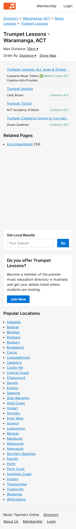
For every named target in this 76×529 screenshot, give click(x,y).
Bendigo (13, 332)
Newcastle (15, 448)
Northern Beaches (21, 454)
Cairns (12, 352)
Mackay (13, 433)
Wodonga (14, 494)
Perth (11, 464)
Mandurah (15, 438)
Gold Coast (16, 403)
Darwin (12, 383)
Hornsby (13, 413)
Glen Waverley (18, 398)
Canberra (14, 362)
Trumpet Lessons (34, 23)
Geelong (13, 393)
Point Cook (16, 469)
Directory (10, 18)
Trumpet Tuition (19, 103)
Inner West (15, 418)
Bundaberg (15, 347)
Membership (46, 6)
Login (68, 6)
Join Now (18, 299)
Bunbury (13, 342)
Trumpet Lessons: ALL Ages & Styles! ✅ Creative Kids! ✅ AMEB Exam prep (38, 69)
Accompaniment (20, 144)
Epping (12, 388)
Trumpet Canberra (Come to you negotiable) (38, 118)
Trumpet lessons (20, 89)
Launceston (16, 428)
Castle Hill (15, 367)
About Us (10, 521)
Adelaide (14, 322)
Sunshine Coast (19, 474)
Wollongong (16, 499)
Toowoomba (17, 484)
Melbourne (15, 443)
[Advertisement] (38, 188)
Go (63, 243)
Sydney (13, 479)
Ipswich (13, 423)
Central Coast (18, 373)
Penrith (12, 459)
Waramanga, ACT (36, 18)
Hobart (12, 408)
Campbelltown (18, 357)
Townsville (15, 489)
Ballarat (13, 327)
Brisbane (13, 337)
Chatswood (16, 378)
